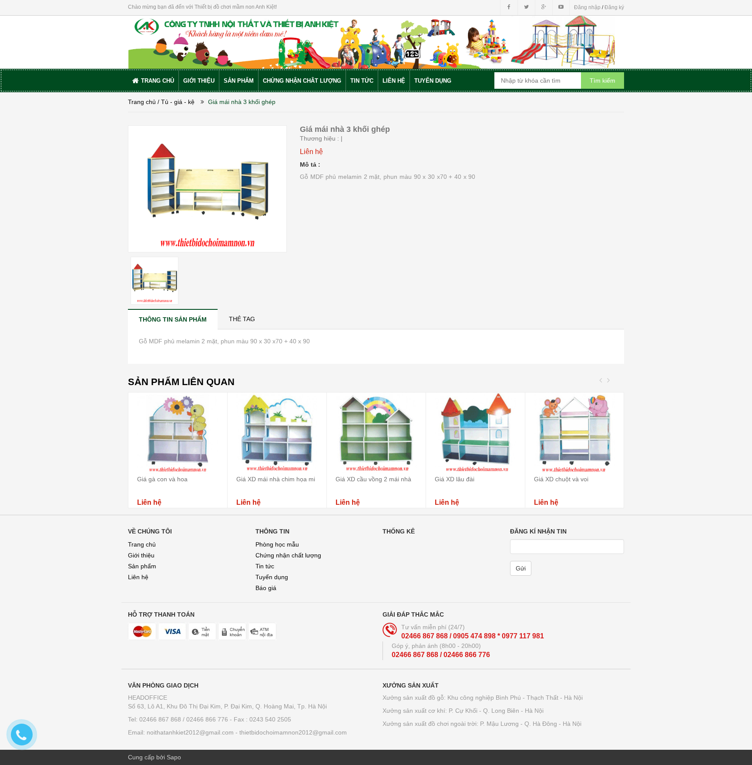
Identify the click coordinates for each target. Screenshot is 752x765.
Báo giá (265, 587)
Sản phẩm (142, 566)
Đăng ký (614, 7)
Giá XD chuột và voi (561, 479)
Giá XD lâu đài (454, 479)
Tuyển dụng (271, 577)
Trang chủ (142, 101)
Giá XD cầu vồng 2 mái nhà (373, 479)
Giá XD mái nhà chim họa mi (275, 479)
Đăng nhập (587, 7)
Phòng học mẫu (277, 544)
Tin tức (264, 566)
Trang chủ (142, 544)
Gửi (521, 568)
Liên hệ (138, 577)
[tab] (173, 319)
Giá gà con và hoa (162, 479)
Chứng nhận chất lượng (288, 555)
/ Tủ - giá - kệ (176, 101)
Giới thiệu (141, 555)
